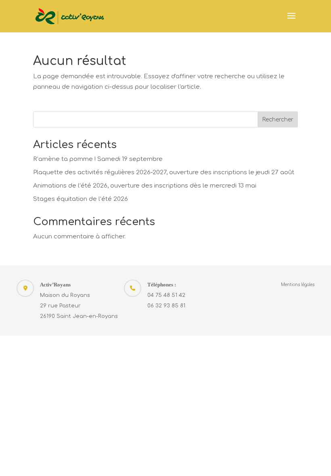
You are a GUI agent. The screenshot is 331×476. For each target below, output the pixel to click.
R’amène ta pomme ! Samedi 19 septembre (98, 159)
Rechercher (277, 120)
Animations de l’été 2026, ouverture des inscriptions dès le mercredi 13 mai (144, 185)
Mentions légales (297, 284)
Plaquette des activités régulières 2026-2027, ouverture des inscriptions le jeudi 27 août (163, 172)
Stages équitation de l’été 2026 (80, 199)
